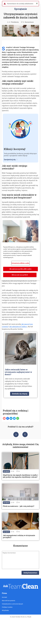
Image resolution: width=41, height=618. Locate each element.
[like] (16, 434)
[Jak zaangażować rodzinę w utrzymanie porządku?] (20, 526)
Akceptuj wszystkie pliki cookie (21, 269)
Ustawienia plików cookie (20, 263)
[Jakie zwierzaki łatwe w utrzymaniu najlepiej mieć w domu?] (20, 365)
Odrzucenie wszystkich (20, 275)
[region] (20, 261)
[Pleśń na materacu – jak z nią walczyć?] (20, 496)
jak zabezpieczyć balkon (18, 326)
